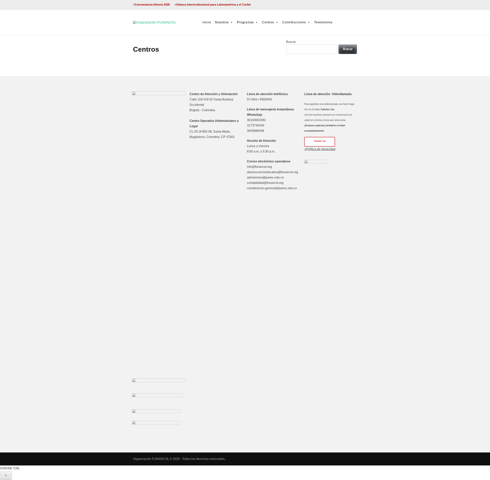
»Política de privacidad (319, 149)
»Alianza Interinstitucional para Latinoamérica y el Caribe (213, 4)
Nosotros (222, 22)
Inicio (207, 22)
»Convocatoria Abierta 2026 (151, 4)
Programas (245, 22)
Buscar (291, 41)
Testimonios (323, 22)
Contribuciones (294, 22)
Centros (268, 22)
